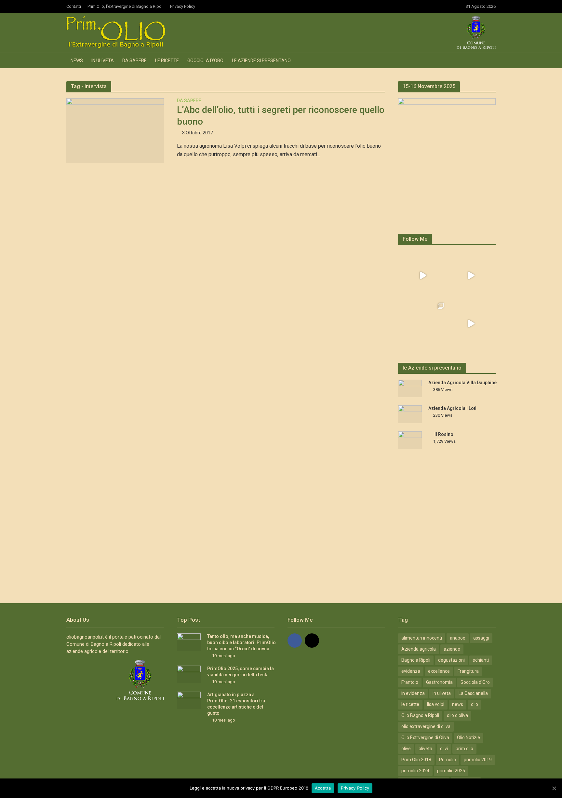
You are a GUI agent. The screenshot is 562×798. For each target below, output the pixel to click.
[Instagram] (312, 640)
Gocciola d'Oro (475, 682)
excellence (439, 671)
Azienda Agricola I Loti (452, 408)
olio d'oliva (457, 715)
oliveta (425, 748)
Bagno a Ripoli (415, 660)
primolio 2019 (478, 759)
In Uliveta (102, 60)
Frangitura (468, 671)
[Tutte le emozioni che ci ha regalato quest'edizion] (471, 275)
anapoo (457, 638)
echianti (481, 660)
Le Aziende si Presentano (261, 60)
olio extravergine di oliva (425, 726)
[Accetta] (554, 788)
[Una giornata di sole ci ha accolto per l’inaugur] (471, 323)
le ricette (410, 704)
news (457, 704)
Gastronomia (439, 682)
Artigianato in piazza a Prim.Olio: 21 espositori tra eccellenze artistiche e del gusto (236, 704)
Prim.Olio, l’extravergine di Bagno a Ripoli (125, 6)
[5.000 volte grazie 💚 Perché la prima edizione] (422, 323)
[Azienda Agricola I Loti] (410, 414)
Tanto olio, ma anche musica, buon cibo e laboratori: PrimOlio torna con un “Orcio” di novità (241, 642)
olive (406, 748)
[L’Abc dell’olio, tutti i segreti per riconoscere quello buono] (115, 130)
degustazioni (451, 660)
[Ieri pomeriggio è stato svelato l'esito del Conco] (422, 275)
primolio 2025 (451, 770)
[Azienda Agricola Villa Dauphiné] (410, 388)
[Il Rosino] (410, 440)
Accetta (323, 788)
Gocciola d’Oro (205, 60)
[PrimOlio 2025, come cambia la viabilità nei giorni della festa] (189, 674)
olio (474, 704)
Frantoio (409, 682)
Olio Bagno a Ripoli (420, 715)
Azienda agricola (418, 649)
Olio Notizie (468, 737)
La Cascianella (473, 693)
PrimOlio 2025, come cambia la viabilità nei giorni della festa (240, 671)
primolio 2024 (415, 770)
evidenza (410, 671)
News (77, 60)
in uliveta (442, 693)
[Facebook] (295, 640)
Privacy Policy (182, 6)
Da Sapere (134, 60)
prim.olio (464, 748)
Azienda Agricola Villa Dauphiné (462, 382)
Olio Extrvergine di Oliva (425, 737)
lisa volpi (435, 704)
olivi (444, 748)
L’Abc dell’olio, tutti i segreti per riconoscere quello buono (280, 115)
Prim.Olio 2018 (416, 759)
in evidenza (413, 693)
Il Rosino (444, 434)
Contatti (73, 6)
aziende (452, 649)
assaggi (481, 638)
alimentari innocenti (421, 638)
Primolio (447, 759)
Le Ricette (167, 60)
